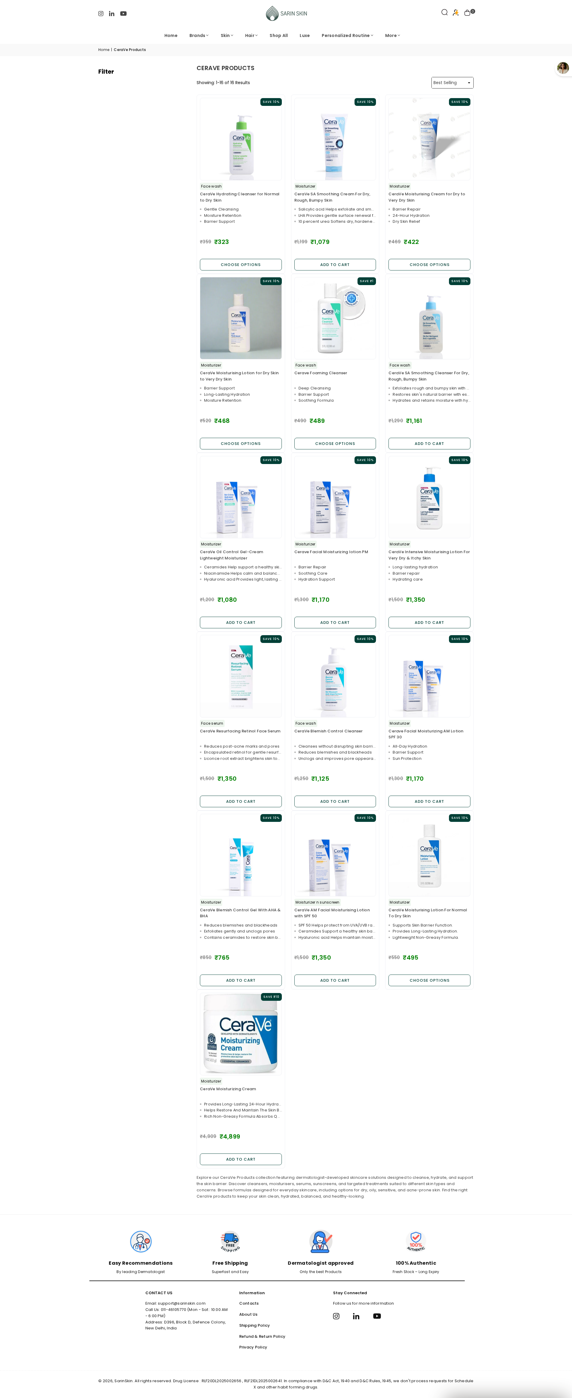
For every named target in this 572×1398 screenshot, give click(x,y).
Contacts (249, 1303)
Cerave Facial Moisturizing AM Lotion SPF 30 (425, 734)
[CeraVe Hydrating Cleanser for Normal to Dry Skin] (241, 139)
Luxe (305, 35)
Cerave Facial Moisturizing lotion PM (331, 552)
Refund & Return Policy (262, 1336)
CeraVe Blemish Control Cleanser (328, 731)
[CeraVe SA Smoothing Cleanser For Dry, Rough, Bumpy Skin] (429, 318)
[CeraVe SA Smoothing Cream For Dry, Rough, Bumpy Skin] (335, 139)
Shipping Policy (254, 1325)
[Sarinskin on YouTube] (123, 13)
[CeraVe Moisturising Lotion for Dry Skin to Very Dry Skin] (241, 318)
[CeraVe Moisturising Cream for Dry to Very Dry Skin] (429, 139)
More (391, 35)
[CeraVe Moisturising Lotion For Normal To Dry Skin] (429, 855)
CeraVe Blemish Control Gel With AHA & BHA (240, 913)
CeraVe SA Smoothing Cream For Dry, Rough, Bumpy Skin (332, 197)
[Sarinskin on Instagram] (101, 13)
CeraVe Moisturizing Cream (228, 1089)
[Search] (444, 13)
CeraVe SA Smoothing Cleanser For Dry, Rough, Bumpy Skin (428, 376)
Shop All (279, 35)
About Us (248, 1314)
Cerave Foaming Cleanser (320, 373)
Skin (225, 35)
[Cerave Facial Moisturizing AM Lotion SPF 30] (429, 676)
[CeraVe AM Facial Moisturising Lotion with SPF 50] (335, 855)
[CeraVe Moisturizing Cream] (241, 1034)
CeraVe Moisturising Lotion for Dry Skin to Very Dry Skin (239, 376)
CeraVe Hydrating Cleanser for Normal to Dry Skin (239, 197)
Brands (197, 35)
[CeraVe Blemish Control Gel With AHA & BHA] (241, 855)
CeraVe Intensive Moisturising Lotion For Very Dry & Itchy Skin (429, 555)
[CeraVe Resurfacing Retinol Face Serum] (241, 676)
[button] (467, 13)
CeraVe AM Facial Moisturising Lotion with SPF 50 (332, 913)
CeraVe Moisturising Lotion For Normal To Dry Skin (427, 913)
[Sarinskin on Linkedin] (111, 13)
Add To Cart (335, 264)
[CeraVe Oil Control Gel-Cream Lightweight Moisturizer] (241, 497)
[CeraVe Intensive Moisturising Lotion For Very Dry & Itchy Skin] (429, 497)
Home (171, 35)
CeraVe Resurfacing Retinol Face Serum (240, 731)
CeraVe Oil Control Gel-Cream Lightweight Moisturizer (231, 555)
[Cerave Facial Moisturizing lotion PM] (335, 497)
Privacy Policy (253, 1347)
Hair (249, 35)
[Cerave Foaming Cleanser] (335, 318)
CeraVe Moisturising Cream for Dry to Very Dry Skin (426, 197)
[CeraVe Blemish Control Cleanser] (335, 676)
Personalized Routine (346, 35)
